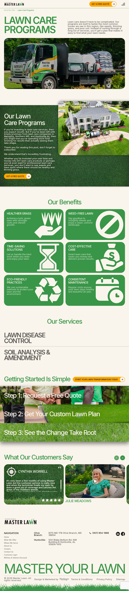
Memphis (9, 136)
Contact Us (8, 551)
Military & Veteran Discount (15, 557)
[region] (33, 486)
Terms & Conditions (82, 579)
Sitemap (120, 579)
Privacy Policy (104, 579)
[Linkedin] (118, 534)
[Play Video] (95, 481)
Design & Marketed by (46, 579)
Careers (7, 549)
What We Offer (10, 10)
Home (6, 537)
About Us (8, 545)
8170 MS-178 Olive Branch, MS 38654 (65, 534)
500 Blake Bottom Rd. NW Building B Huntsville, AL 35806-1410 (63, 542)
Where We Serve (11, 543)
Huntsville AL (42, 136)
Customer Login (10, 554)
